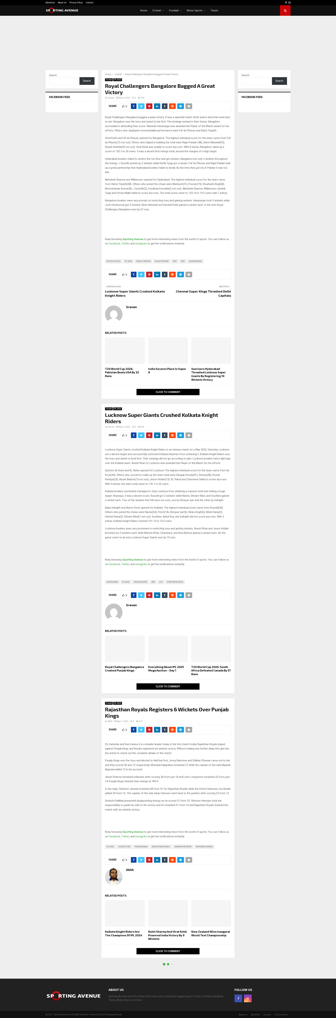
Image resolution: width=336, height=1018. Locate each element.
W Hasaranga (195, 261)
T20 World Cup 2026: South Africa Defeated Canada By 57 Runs (211, 670)
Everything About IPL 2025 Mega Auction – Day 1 (166, 668)
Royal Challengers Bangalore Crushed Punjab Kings (124, 668)
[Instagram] (248, 998)
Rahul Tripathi (143, 261)
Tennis (214, 10)
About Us (62, 2)
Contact (89, 2)
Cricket (156, 10)
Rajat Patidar (162, 261)
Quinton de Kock (175, 582)
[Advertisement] (168, 41)
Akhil (110, 721)
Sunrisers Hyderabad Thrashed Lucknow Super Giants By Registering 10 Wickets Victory (208, 374)
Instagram (141, 243)
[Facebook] (238, 998)
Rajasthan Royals (161, 847)
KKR (153, 582)
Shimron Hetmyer (182, 847)
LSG (161, 582)
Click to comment (168, 392)
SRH (183, 261)
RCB (175, 261)
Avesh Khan (112, 582)
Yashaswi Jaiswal (204, 847)
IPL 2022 (117, 80)
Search (53, 75)
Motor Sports (194, 10)
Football (174, 10)
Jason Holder (140, 582)
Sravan (111, 98)
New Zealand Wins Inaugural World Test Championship (210, 933)
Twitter (125, 243)
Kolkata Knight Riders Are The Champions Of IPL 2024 (123, 933)
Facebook (114, 243)
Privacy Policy (76, 2)
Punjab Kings (141, 847)
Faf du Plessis (113, 261)
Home (143, 10)
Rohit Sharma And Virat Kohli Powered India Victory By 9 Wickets (167, 935)
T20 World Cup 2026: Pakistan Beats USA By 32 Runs (122, 372)
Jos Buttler (124, 847)
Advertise (50, 2)
